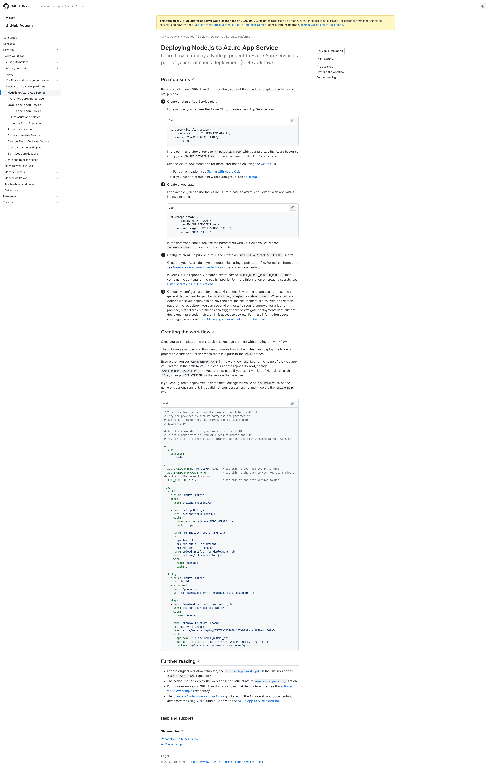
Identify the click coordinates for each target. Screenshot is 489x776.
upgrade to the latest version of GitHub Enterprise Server (229, 24)
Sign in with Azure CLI (223, 171)
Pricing (227, 761)
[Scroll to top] (480, 767)
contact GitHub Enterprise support (321, 24)
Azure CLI (268, 164)
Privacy (204, 761)
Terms (193, 761)
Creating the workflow (185, 332)
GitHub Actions (19, 25)
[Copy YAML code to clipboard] (293, 403)
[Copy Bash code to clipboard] (293, 120)
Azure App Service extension (259, 701)
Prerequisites (175, 79)
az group (250, 177)
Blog (260, 761)
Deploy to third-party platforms (230, 36)
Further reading (178, 661)
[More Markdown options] (347, 51)
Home (12, 17)
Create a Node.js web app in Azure (198, 696)
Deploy (202, 36)
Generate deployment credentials (197, 267)
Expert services (244, 761)
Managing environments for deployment (236, 319)
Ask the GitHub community (181, 738)
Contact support (175, 744)
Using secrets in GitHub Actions (190, 284)
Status (216, 761)
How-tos (189, 36)
